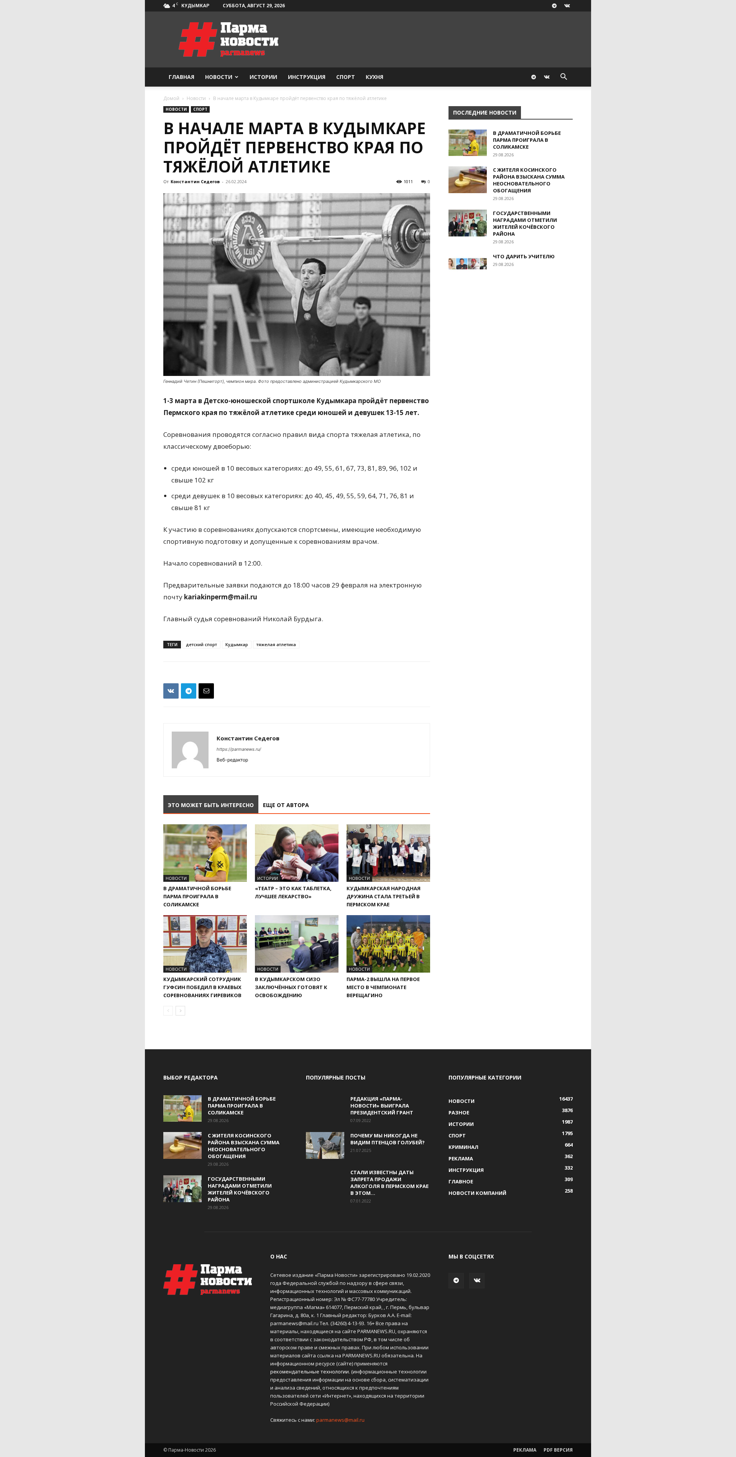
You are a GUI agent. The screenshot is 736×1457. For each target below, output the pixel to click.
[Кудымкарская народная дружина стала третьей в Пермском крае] (388, 853)
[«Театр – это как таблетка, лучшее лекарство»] (296, 853)
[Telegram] (554, 5)
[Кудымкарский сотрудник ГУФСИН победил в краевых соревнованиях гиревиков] (205, 944)
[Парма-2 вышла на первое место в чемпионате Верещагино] (388, 944)
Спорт (345, 76)
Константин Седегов (195, 181)
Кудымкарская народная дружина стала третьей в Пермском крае (384, 896)
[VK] (171, 691)
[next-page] (180, 1011)
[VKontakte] (567, 5)
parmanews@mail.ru (340, 1419)
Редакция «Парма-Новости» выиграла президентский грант (381, 1105)
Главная (181, 76)
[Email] (206, 691)
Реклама (524, 1450)
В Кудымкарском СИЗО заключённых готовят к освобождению (291, 987)
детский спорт (201, 644)
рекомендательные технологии (309, 1371)
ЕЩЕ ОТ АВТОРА (286, 805)
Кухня (374, 76)
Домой (171, 98)
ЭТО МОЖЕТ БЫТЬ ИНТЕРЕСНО (211, 805)
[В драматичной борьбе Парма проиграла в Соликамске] (205, 853)
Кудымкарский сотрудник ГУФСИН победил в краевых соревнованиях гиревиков (202, 987)
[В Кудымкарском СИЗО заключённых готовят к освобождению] (296, 944)
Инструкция (306, 76)
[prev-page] (168, 1011)
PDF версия (558, 1450)
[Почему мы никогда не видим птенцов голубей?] (325, 1145)
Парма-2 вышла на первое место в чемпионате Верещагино (383, 987)
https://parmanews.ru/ (239, 749)
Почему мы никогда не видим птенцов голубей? (387, 1139)
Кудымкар (236, 644)
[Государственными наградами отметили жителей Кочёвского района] (468, 223)
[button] (563, 77)
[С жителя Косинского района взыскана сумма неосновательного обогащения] (468, 179)
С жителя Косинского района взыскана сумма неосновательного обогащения (529, 180)
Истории (263, 76)
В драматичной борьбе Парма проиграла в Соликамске (197, 896)
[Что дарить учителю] (468, 266)
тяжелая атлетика (276, 644)
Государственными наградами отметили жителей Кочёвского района (525, 223)
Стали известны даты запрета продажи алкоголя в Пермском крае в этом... (389, 1182)
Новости (218, 76)
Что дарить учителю (524, 256)
